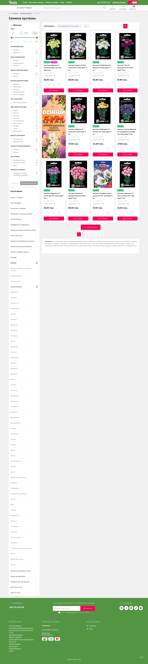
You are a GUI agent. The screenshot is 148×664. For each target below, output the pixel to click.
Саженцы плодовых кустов (20, 571)
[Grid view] (125, 26)
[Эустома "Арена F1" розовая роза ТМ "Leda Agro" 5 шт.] (78, 174)
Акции (11, 651)
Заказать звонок (119, 2)
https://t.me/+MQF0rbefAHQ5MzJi (131, 608)
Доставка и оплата (36, 2)
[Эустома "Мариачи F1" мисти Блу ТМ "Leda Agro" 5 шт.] (54, 174)
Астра (12, 341)
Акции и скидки (16, 197)
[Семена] (54, 126)
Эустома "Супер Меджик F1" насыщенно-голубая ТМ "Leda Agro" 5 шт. (126, 131)
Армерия (13, 330)
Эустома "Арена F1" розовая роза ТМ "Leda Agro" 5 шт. (77, 195)
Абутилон (14, 292)
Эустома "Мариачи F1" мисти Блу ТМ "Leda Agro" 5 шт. (53, 195)
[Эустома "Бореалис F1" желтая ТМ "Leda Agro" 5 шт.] (103, 110)
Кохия (12, 472)
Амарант (13, 319)
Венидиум (14, 368)
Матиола (13, 521)
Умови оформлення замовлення (21, 639)
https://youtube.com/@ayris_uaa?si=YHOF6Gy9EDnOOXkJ (141, 608)
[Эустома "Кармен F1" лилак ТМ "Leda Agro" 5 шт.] (78, 110)
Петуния (13, 532)
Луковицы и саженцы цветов (21, 214)
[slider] (11, 37)
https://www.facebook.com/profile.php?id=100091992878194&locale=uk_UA (122, 608)
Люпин (13, 499)
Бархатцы (14, 347)
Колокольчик (15, 461)
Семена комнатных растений (21, 548)
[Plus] (58, 85)
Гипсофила (14, 406)
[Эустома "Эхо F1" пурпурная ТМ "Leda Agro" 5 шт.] (127, 46)
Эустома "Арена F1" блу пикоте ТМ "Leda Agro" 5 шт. (77, 67)
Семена (15, 13)
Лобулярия (14, 488)
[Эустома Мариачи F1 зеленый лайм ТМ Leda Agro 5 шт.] (54, 46)
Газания (13, 385)
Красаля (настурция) (18, 477)
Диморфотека (15, 423)
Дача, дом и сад (16, 587)
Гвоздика (13, 390)
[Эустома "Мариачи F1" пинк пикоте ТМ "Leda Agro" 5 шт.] (127, 174)
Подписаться (88, 608)
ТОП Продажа (15, 203)
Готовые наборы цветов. (19, 252)
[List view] (130, 26)
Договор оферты (15, 626)
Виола (12, 379)
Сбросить (15, 183)
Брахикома (14, 357)
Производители (15, 648)
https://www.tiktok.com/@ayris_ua (136, 608)
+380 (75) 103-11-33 (16, 607)
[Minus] (49, 85)
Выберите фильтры (29, 183)
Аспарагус (14, 336)
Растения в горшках (18, 208)
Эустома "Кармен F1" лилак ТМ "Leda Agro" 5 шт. (77, 131)
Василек (13, 363)
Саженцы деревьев (17, 576)
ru (135, 2)
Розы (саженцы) (16, 236)
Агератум (14, 298)
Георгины (14, 401)
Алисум (13, 314)
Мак (11, 505)
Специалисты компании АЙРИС (21, 630)
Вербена (13, 374)
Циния (12, 564)
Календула (14, 434)
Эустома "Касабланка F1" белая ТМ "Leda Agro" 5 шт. (102, 67)
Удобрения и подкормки (19, 225)
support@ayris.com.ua (50, 630)
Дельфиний (14, 417)
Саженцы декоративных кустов (22, 241)
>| (102, 234)
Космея (13, 466)
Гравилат (13, 412)
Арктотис (13, 325)
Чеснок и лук (15, 281)
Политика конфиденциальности (21, 628)
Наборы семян (15, 276)
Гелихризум (14, 396)
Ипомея (13, 428)
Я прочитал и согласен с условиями (75, 612)
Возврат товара (15, 644)
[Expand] (37, 208)
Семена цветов (26, 13)
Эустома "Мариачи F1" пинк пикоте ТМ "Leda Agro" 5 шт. (125, 195)
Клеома (13, 445)
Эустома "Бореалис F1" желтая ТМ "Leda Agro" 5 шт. (102, 131)
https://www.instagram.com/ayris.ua (126, 608)
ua (130, 2)
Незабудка (14, 526)
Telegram (92, 626)
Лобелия (13, 483)
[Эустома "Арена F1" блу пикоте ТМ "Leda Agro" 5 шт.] (78, 46)
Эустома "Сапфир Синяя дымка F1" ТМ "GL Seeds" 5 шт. (102, 195)
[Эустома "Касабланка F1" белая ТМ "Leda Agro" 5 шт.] (103, 46)
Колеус (13, 456)
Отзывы (69, 2)
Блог (62, 2)
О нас (25, 2)
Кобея (12, 450)
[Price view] (135, 26)
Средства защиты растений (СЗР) (23, 230)
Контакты (12, 642)
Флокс (12, 554)
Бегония (13, 352)
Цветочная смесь (16, 559)
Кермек (13, 439)
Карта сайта (13, 646)
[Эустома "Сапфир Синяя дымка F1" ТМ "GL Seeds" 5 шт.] (103, 174)
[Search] (104, 8)
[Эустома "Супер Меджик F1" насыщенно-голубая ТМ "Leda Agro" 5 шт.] (127, 110)
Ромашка (13, 543)
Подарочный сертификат (19, 582)
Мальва (13, 510)
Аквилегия (14, 303)
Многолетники (16, 219)
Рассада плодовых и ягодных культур (21, 269)
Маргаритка (14, 515)
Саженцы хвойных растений (21, 246)
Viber (91, 629)
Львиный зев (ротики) (18, 494)
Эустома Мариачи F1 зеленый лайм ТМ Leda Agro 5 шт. (52, 67)
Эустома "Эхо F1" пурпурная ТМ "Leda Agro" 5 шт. (125, 67)
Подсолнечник (15, 537)
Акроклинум (15, 308)
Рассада (13, 257)
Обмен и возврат (52, 2)
